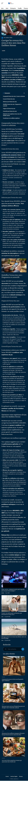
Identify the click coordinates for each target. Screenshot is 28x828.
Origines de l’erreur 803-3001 (9, 108)
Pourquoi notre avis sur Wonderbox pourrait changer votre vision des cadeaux (13, 707)
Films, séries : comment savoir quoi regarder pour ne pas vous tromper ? (13, 590)
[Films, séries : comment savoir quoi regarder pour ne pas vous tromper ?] (14, 579)
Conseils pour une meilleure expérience (11, 118)
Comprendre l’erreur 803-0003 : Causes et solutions (14, 96)
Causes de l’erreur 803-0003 (9, 99)
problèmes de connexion (9, 155)
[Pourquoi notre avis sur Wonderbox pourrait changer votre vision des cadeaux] (14, 693)
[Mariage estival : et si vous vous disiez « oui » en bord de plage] (14, 627)
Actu (2, 616)
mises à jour (10, 140)
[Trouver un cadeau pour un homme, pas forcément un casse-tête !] (14, 603)
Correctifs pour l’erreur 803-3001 (10, 111)
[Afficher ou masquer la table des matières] (17, 93)
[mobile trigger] (2, 3)
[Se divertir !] (10, 3)
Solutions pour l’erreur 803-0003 (10, 101)
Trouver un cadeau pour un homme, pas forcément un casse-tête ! (11, 613)
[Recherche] (25, 3)
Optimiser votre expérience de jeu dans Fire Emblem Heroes (12, 114)
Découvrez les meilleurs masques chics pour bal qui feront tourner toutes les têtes (13, 734)
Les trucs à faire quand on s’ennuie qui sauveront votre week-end (12, 761)
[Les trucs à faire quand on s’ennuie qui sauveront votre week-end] (14, 747)
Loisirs (3, 50)
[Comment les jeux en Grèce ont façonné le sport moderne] (14, 665)
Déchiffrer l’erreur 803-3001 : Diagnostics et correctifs (12, 105)
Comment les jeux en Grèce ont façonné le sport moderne (12, 680)
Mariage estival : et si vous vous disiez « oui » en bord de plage (13, 637)
